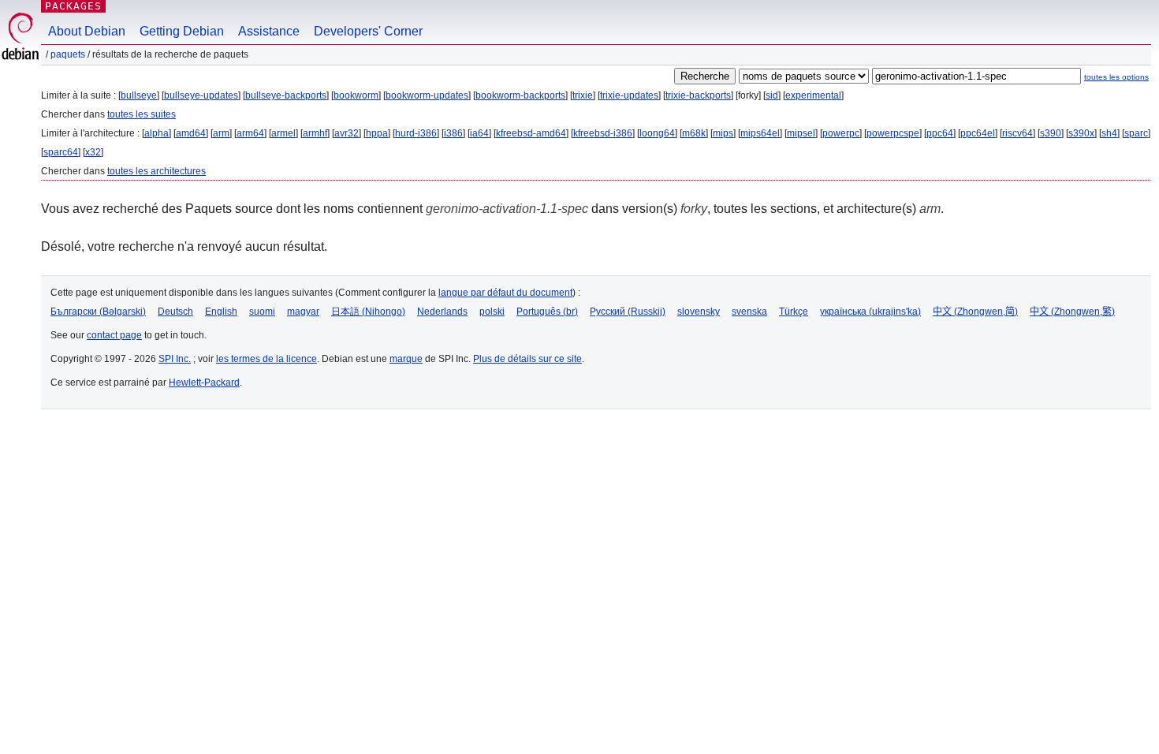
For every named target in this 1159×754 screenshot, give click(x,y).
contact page (114, 335)
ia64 (479, 133)
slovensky (698, 311)
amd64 (191, 133)
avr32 (346, 133)
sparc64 (60, 152)
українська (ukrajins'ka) (870, 311)
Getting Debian (182, 31)
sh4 (1109, 133)
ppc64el (977, 133)
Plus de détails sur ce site (527, 358)
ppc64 (939, 133)
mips (723, 133)
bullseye (139, 95)
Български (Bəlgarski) (98, 311)
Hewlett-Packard (204, 382)
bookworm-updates (427, 95)
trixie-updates (629, 95)
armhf (315, 133)
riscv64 (1017, 133)
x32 (93, 152)
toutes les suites (141, 114)
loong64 (657, 133)
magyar (303, 311)
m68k (694, 133)
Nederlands (442, 311)
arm (221, 133)
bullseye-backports (285, 95)
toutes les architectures (156, 171)
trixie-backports (698, 95)
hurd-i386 (416, 133)
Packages (73, 6)
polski (492, 311)
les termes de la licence (266, 358)
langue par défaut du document (505, 292)
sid (772, 95)
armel (283, 133)
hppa (377, 133)
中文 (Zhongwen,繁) (1072, 311)
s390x (1081, 133)
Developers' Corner (368, 31)
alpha (156, 133)
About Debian (86, 31)
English (221, 311)
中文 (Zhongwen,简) (975, 311)
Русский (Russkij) (627, 311)
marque (406, 358)
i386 (453, 133)
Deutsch (175, 311)
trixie (582, 95)
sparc (1136, 133)
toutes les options (1116, 77)
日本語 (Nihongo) (368, 311)
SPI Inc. (174, 358)
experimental (813, 95)
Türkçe (793, 311)
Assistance (269, 31)
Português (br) (547, 311)
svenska (749, 311)
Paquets (67, 54)
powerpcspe (892, 133)
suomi (262, 311)
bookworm (356, 95)
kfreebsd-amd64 (531, 133)
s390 (1050, 133)
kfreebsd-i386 (602, 133)
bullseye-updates (201, 95)
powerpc (840, 133)
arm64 (250, 133)
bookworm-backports (520, 95)
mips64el (760, 133)
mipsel (801, 133)
